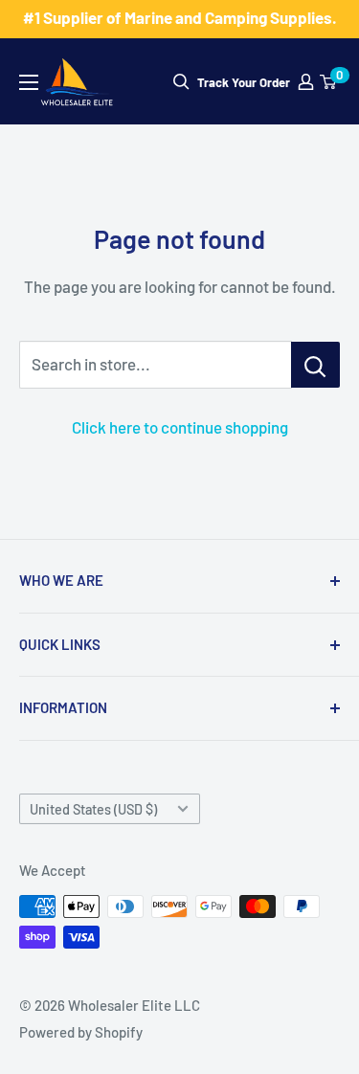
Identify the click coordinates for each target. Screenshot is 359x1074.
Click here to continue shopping (180, 426)
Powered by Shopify (81, 1031)
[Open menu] (28, 82)
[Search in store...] (315, 365)
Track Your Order (243, 82)
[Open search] (181, 82)
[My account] (306, 82)
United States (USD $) (93, 809)
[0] (329, 82)
